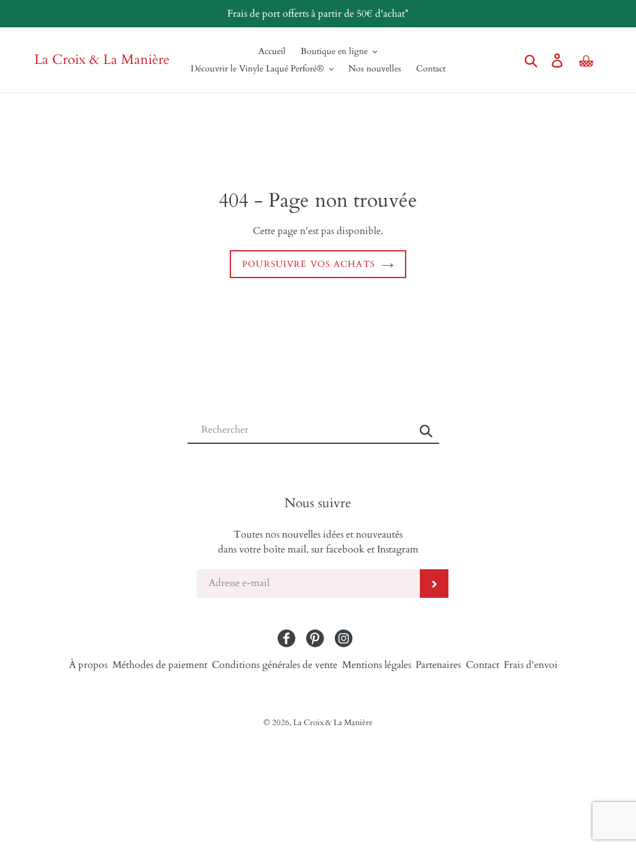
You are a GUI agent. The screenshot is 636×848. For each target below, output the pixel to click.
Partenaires (438, 665)
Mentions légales (376, 665)
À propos (88, 665)
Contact (482, 665)
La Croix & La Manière (102, 60)
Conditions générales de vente (274, 665)
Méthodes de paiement (159, 665)
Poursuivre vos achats (308, 264)
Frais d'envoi (531, 665)
